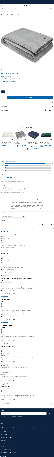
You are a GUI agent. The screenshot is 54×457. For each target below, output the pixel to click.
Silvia (2, 301)
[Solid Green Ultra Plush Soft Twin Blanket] (46, 135)
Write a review (15, 73)
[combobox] (46, 224)
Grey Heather (2, 86)
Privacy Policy (20, 416)
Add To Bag (29, 97)
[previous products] (1, 134)
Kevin (2, 236)
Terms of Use (14, 416)
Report (14, 249)
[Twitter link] (23, 427)
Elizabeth (3, 327)
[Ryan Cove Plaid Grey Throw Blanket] (21, 135)
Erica (2, 370)
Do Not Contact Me (5, 440)
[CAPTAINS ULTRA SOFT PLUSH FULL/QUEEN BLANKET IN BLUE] (33, 135)
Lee (2, 280)
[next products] (53, 134)
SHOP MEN (24, 2)
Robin (2, 348)
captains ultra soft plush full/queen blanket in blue (33, 144)
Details (19, 78)
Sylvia (2, 388)
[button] (3, 189)
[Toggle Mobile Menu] (1, 5)
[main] (27, 209)
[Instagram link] (13, 427)
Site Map (3, 446)
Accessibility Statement (6, 449)
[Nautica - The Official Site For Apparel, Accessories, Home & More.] (27, 5)
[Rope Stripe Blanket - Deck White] (8, 135)
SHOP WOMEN (29, 2)
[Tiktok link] (43, 427)
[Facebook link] (33, 427)
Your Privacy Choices (5, 437)
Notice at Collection (5, 434)
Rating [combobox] (3, 220)
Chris (2, 258)
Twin (3, 92)
